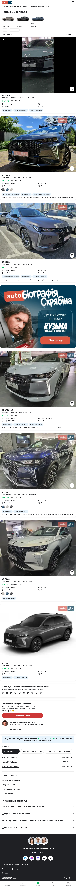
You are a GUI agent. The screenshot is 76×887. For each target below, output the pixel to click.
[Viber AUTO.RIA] (38, 858)
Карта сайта (6, 873)
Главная (7, 885)
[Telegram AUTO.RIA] (25, 858)
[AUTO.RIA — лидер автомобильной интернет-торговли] (7, 2)
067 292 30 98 (15, 729)
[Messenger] (31, 858)
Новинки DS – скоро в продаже (58, 751)
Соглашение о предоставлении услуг (15, 865)
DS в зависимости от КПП (32, 751)
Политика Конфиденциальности (13, 869)
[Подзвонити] (50, 858)
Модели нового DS (11, 751)
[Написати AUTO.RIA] (44, 858)
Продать (38, 885)
